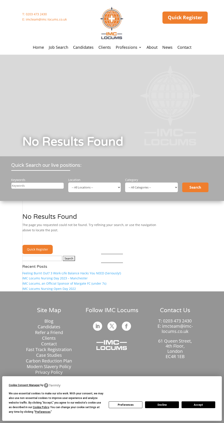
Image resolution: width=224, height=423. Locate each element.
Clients (104, 48)
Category (131, 180)
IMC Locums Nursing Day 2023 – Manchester (55, 278)
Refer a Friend (49, 332)
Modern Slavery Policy (49, 366)
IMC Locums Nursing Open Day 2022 (49, 289)
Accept (198, 404)
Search (195, 187)
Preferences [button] (43, 411)
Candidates (83, 48)
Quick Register (185, 17)
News (167, 48)
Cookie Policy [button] (41, 407)
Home (38, 48)
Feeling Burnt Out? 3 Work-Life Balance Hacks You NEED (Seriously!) (71, 273)
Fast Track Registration (49, 349)
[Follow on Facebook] (126, 326)
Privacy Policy (49, 372)
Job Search (58, 48)
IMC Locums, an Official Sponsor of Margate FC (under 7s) (64, 283)
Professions (126, 48)
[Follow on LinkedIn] (97, 326)
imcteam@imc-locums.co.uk (46, 19)
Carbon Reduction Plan (49, 361)
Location (74, 180)
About (152, 48)
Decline (162, 404)
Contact (184, 48)
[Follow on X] (112, 326)
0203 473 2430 (36, 14)
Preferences (126, 404)
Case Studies (49, 355)
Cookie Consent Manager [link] (24, 385)
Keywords (18, 180)
